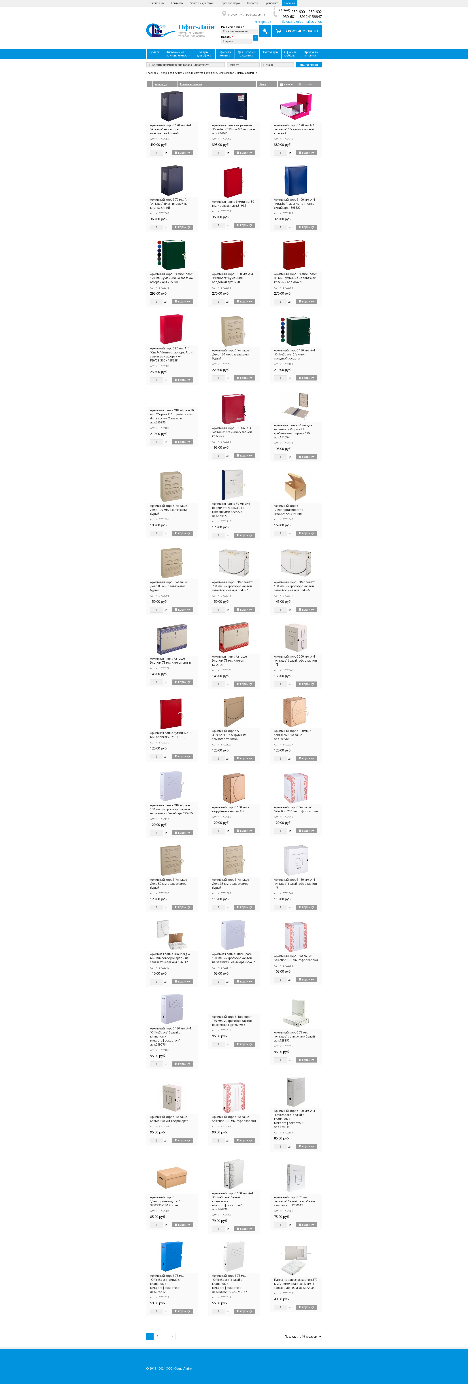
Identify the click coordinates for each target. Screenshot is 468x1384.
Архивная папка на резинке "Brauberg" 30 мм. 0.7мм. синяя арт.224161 (233, 129)
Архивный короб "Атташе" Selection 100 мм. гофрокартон (234, 1119)
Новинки (289, 3)
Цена (262, 84)
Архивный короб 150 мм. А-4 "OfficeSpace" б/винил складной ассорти (294, 354)
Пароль (227, 37)
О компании (157, 3)
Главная (151, 73)
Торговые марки (230, 3)
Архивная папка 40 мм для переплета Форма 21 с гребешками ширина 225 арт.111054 (293, 431)
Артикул (161, 84)
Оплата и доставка (202, 3)
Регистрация (262, 22)
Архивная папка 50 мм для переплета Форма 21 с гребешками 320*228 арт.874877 (231, 510)
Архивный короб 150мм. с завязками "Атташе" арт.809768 (292, 735)
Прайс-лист (272, 3)
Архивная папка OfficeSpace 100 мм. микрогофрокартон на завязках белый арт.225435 (171, 809)
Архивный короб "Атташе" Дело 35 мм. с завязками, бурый (231, 884)
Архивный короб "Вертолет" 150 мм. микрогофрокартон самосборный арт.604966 (294, 586)
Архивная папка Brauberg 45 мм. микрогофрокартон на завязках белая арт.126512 (170, 958)
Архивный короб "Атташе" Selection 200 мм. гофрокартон (296, 809)
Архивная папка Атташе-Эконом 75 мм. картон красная (230, 660)
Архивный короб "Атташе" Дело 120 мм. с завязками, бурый (169, 510)
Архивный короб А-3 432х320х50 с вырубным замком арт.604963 (229, 735)
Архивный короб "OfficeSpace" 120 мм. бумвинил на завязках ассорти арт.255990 (171, 278)
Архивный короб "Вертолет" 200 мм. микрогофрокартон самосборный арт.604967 (232, 586)
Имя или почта (232, 27)
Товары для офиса (170, 73)
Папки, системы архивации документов (209, 73)
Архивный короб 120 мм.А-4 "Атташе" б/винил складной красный (294, 129)
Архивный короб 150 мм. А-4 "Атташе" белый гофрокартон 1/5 (295, 884)
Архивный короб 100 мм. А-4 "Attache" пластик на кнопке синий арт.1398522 (294, 204)
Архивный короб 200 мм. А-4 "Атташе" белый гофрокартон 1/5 (295, 660)
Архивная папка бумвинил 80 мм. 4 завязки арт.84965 (233, 204)
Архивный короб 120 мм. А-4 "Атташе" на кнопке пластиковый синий (170, 129)
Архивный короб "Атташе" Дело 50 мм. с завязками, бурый (169, 884)
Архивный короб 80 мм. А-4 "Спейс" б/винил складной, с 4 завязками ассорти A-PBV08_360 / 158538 (171, 354)
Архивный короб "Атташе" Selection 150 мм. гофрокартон (296, 958)
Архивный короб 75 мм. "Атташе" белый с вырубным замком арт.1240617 (294, 1201)
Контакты (177, 3)
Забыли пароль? (255, 38)
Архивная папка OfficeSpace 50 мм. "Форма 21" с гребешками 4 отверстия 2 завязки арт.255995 (172, 416)
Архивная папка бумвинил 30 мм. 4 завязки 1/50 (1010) (171, 735)
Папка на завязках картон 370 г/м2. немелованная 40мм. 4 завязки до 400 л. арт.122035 (295, 1284)
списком (307, 84)
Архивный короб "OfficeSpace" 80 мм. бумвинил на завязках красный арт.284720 (295, 278)
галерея (289, 84)
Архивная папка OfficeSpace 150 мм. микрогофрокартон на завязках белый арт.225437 (233, 958)
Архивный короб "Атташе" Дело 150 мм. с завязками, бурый (231, 354)
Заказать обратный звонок (302, 21)
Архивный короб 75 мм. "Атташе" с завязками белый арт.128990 (294, 1036)
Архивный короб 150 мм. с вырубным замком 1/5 (231, 809)
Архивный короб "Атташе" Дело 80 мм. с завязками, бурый (169, 586)
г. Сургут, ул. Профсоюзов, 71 (246, 14)
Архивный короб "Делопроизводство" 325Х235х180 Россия (165, 1201)
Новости (252, 3)
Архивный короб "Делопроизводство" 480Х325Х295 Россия (289, 510)
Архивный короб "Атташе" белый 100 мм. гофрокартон (170, 1119)
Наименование (191, 84)
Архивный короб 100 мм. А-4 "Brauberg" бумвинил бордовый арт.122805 (232, 278)
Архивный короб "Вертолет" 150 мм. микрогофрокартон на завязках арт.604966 (232, 1021)
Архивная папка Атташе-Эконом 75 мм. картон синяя (170, 660)
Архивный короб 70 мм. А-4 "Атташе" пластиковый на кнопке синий (169, 204)
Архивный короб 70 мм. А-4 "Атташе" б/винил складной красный (232, 432)
